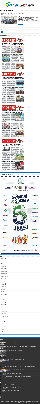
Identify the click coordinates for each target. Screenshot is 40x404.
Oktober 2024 (3, 294)
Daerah (8, 14)
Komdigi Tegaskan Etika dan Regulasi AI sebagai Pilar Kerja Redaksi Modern (16, 376)
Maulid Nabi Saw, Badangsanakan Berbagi (14, 342)
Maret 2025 (2, 286)
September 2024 (3, 296)
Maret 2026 (2, 266)
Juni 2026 (2, 261)
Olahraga (3, 321)
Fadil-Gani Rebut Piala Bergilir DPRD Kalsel (14, 350)
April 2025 (2, 284)
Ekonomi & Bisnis (4, 311)
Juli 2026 (2, 260)
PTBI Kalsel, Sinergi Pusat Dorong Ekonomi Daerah (11, 373)
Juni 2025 (2, 281)
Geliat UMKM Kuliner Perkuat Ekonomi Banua (10, 390)
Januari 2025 (3, 289)
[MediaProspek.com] (20, 4)
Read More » (20, 24)
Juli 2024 (2, 299)
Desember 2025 (3, 271)
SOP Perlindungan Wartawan (34, 401)
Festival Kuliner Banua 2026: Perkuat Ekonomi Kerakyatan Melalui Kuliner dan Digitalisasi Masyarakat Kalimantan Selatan (19, 394)
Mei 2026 (2, 263)
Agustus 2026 (3, 258)
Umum (10, 14)
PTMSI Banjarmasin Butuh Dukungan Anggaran (15, 359)
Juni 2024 (2, 301)
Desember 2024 (3, 291)
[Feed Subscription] (39, 10)
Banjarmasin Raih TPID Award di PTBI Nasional (15, 369)
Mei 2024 (2, 302)
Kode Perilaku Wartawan (21, 401)
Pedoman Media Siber (13, 401)
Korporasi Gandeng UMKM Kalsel (8, 384)
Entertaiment (4, 313)
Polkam (3, 323)
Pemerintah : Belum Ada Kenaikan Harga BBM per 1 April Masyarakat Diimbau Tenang (18, 366)
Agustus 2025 (3, 278)
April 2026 (2, 265)
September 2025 (3, 276)
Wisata (3, 332)
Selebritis (3, 324)
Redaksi (2, 401)
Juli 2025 (2, 279)
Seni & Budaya (4, 326)
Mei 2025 (2, 283)
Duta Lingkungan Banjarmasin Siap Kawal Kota (12, 13)
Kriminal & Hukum (5, 316)
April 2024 (2, 304)
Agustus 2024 (3, 297)
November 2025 (3, 273)
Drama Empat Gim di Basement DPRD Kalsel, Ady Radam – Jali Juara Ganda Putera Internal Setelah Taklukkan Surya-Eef (21, 355)
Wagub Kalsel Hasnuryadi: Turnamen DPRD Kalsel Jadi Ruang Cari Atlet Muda (21, 346)
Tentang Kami (6, 401)
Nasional (3, 319)
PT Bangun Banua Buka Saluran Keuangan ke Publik (12, 387)
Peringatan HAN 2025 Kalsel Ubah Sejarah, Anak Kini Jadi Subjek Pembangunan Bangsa (18, 379)
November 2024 (3, 292)
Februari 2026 (3, 268)
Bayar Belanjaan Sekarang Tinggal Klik (9, 396)
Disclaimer (27, 401)
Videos (3, 331)
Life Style (3, 318)
